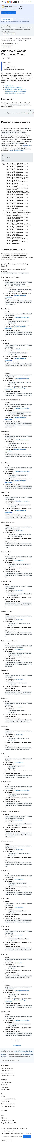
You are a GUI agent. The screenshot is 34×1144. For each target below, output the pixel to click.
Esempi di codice (5, 1101)
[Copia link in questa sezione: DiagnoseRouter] (12, 581)
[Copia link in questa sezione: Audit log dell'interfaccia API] (26, 250)
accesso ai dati (19, 530)
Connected (11, 9)
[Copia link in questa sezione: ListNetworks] (10, 871)
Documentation (9, 38)
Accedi (30, 1)
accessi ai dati (27, 145)
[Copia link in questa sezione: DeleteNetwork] (11, 431)
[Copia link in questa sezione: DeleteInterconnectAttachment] (22, 400)
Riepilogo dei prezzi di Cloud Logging (15, 91)
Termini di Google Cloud (8, 1131)
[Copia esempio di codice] (31, 110)
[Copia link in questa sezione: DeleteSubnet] (11, 492)
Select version (7, 19)
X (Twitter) (4, 1118)
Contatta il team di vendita (7, 1075)
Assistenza (4, 1084)
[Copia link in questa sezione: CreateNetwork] (11, 309)
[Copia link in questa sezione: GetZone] (7, 754)
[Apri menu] (2, 2)
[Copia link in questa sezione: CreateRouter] (11, 340)
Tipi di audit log (9, 85)
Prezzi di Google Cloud (6, 1070)
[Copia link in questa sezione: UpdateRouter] (11, 982)
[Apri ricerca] (23, 2)
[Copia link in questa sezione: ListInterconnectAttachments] (21, 811)
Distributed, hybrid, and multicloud (23, 38)
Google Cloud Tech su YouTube (9, 1123)
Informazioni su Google (7, 1128)
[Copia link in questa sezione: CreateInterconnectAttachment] (22, 277)
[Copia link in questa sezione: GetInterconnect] (13, 611)
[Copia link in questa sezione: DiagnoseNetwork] (13, 552)
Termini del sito (23, 1128)
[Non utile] (18, 43)
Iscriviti (27, 1136)
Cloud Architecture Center (7, 1103)
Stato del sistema (5, 1089)
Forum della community (7, 1082)
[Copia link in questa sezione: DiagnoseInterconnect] (16, 522)
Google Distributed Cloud (13, 6)
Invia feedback (7, 47)
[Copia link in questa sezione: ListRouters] (10, 899)
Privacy (16, 1128)
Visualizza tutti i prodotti (7, 1068)
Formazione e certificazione (8, 1106)
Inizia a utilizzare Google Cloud (8, 1098)
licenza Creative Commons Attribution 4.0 (23, 1051)
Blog (2, 1113)
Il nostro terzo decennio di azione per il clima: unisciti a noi (16, 1133)
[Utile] (16, 43)
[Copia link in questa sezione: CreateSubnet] (11, 370)
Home (2, 38)
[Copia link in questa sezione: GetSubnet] (9, 726)
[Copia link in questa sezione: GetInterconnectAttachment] (20, 641)
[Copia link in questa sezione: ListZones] (8, 954)
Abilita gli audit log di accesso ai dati (15, 93)
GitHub (3, 1096)
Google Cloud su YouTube (7, 1120)
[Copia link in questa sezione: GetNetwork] (9, 670)
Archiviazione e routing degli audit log (15, 89)
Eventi (2, 1115)
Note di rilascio (4, 1087)
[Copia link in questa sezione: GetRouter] (9, 698)
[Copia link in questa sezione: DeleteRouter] (11, 463)
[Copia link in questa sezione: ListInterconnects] (14, 841)
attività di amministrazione (22, 286)
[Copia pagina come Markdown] (8, 58)
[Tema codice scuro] (28, 110)
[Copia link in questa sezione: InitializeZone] (12, 782)
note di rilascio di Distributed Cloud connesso (18, 21)
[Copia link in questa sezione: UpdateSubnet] (11, 1012)
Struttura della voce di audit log (13, 87)
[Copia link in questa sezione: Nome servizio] (15, 99)
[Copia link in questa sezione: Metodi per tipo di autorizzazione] (2, 125)
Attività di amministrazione (16, 150)
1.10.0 (20, 9)
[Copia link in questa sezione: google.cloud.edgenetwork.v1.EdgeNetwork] (8, 266)
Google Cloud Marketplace (7, 1073)
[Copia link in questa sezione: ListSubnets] (10, 926)
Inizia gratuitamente (8, 13)
